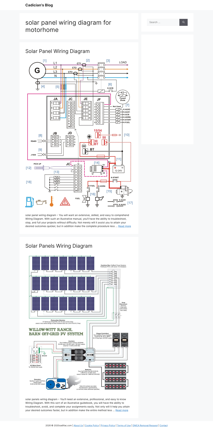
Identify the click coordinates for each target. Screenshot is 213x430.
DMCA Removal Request (145, 425)
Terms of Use (124, 425)
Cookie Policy (92, 425)
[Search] (183, 22)
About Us (78, 425)
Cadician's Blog (39, 5)
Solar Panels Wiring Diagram (58, 246)
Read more (124, 226)
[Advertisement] (167, 91)
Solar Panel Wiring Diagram (57, 51)
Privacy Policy (108, 425)
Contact (164, 425)
